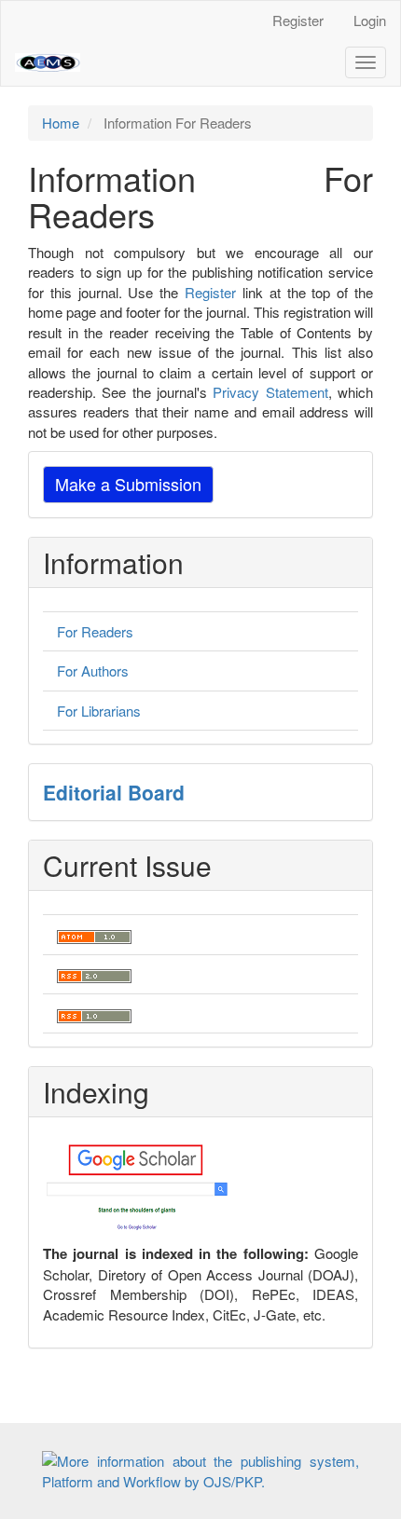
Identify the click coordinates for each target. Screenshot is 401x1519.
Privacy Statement (270, 392)
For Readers (95, 631)
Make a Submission (128, 484)
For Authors (93, 670)
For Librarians (99, 710)
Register (298, 20)
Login (369, 20)
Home (60, 122)
